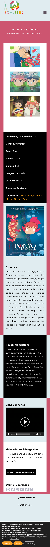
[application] (25, 422)
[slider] (23, 434)
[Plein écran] (41, 434)
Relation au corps (37, 33)
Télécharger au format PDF (22, 472)
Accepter (7, 543)
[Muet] (37, 434)
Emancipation (25, 33)
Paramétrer (14, 539)
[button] (25, 422)
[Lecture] (9, 434)
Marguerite (25, 505)
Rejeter (18, 543)
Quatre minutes (25, 497)
